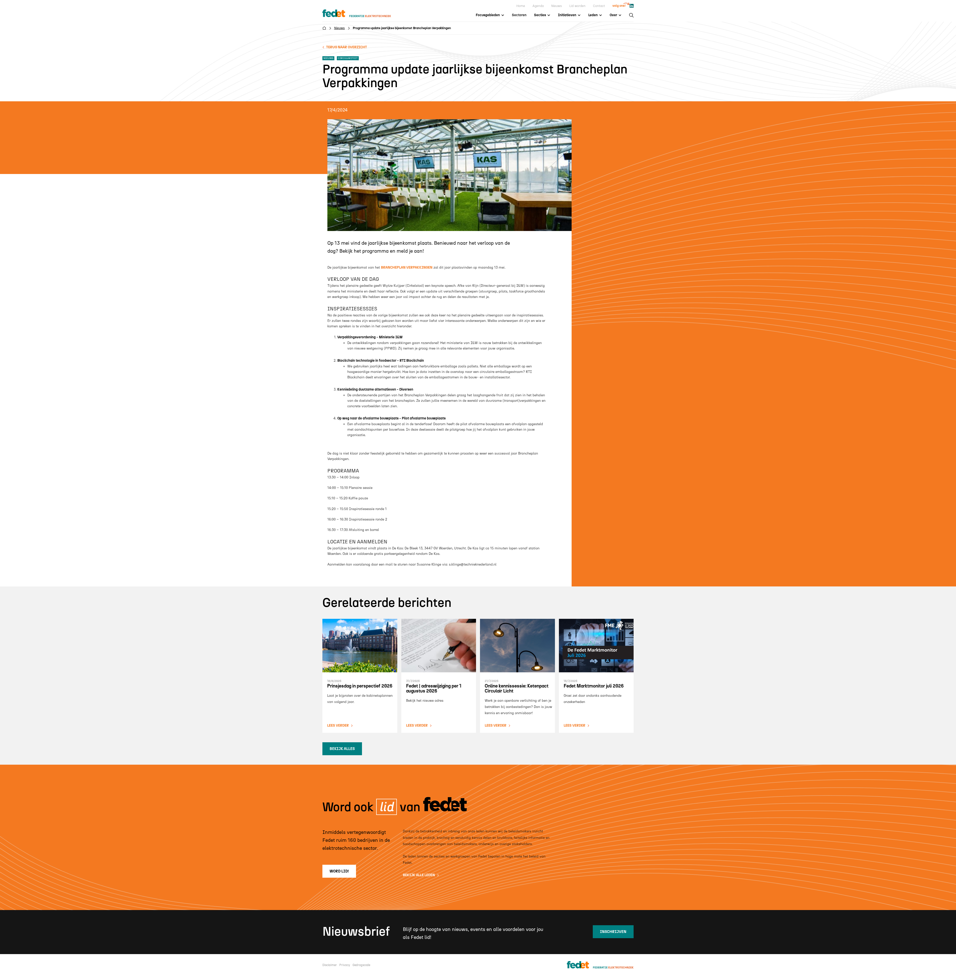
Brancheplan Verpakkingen (406, 267)
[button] (490, 15)
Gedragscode (361, 965)
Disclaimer (329, 965)
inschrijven (613, 931)
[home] (361, 13)
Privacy (344, 965)
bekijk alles (342, 748)
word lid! (339, 871)
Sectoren (519, 15)
